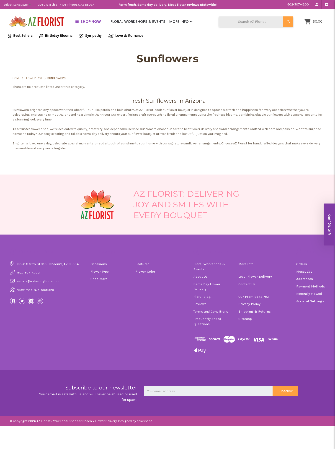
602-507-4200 (298, 4)
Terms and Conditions (210, 311)
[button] (329, 224)
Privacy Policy (249, 304)
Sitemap (245, 319)
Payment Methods (310, 286)
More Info (179, 21)
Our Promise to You (253, 297)
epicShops (144, 421)
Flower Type (99, 271)
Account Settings (310, 301)
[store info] (326, 4)
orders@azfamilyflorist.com (39, 281)
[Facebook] (13, 301)
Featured (143, 264)
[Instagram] (31, 301)
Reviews (199, 304)
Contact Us (246, 284)
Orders (301, 264)
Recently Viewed (309, 294)
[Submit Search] (288, 21)
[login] (316, 4)
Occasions (98, 264)
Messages (304, 271)
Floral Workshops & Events (138, 21)
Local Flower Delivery (255, 276)
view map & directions (35, 290)
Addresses (304, 279)
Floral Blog (202, 297)
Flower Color (145, 271)
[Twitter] (22, 301)
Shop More (98, 279)
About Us (200, 276)
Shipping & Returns (254, 311)
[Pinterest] (40, 301)
